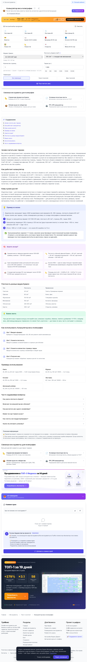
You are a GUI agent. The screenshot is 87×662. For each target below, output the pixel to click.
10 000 (66, 71)
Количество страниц (9, 63)
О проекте (26, 643)
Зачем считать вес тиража (13, 123)
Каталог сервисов (28, 633)
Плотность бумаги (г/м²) (51, 53)
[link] (43, 19)
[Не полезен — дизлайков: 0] (80, 511)
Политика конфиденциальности (10, 653)
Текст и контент (26, 618)
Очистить (79, 26)
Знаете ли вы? (9, 133)
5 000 (60, 71)
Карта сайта (14, 656)
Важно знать (8, 138)
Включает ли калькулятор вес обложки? (16, 404)
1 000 (55, 71)
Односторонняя (43, 78)
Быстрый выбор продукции (13, 26)
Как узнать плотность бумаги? (13, 399)
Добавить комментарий (44, 551)
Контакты (4, 656)
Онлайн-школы (27, 638)
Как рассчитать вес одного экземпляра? (16, 409)
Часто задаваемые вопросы (13, 143)
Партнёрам (48, 628)
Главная (3, 618)
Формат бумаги (8, 53)
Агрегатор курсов (28, 636)
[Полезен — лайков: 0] (75, 511)
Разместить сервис (50, 631)
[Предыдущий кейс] (71, 608)
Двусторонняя (70, 78)
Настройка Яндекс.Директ (52, 639)
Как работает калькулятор (13, 125)
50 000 (72, 71)
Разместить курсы (50, 636)
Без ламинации (16, 78)
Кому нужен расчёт (10, 128)
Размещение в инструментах (53, 633)
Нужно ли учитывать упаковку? (13, 424)
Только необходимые (43, 657)
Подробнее (53, 653)
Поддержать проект (74, 639)
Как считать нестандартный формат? (15, 419)
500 (50, 71)
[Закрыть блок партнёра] (83, 472)
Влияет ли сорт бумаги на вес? (13, 414)
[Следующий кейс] (81, 608)
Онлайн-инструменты (29, 631)
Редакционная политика (30, 645)
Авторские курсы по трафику (53, 642)
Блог (24, 640)
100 (46, 71)
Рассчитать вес (45, 83)
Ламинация (7, 74)
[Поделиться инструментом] (38, 8)
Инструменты (14, 618)
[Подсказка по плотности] (60, 53)
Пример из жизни (10, 130)
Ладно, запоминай (61, 657)
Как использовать (10, 141)
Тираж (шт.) (47, 63)
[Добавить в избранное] (34, 8)
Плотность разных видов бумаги (14, 135)
